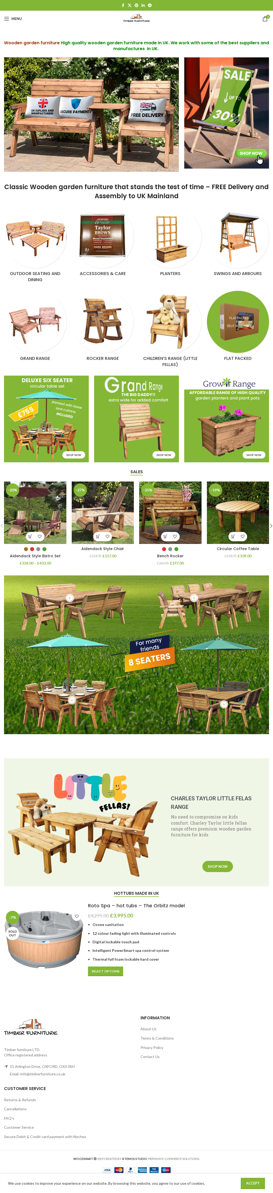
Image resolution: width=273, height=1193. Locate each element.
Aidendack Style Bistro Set (35, 556)
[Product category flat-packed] (238, 327)
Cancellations (15, 1109)
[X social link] (129, 5)
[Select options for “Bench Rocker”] (165, 536)
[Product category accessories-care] (103, 243)
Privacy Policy (151, 1047)
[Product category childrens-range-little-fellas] (170, 330)
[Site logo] (136, 18)
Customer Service (19, 1127)
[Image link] (226, 112)
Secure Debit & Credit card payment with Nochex (45, 1136)
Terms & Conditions (157, 1038)
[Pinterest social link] (136, 5)
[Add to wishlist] (40, 536)
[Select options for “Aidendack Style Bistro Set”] (30, 536)
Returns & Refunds (20, 1099)
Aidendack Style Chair (102, 548)
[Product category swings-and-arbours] (238, 243)
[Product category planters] (170, 243)
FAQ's (9, 1118)
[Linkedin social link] (143, 5)
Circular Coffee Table (238, 548)
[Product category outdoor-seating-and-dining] (35, 245)
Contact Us (150, 1056)
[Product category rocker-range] (103, 327)
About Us (148, 1029)
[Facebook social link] (123, 5)
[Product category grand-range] (35, 327)
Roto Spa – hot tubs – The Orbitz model (136, 905)
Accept (253, 1183)
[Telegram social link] (149, 5)
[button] (98, 536)
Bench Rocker (170, 556)
